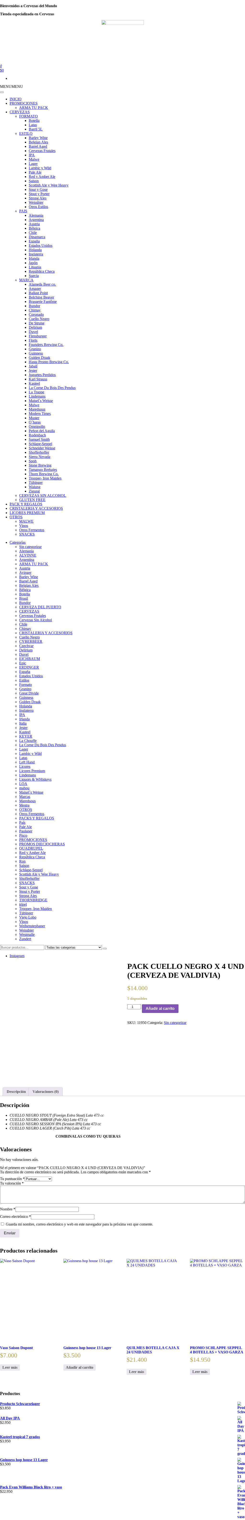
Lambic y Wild (40, 168)
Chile (33, 233)
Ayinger (25, 573)
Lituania (35, 267)
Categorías (18, 542)
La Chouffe (28, 741)
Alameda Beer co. (42, 284)
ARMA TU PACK (33, 108)
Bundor (34, 306)
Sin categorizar (30, 547)
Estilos (24, 680)
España (34, 241)
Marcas (24, 797)
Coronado (36, 314)
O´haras (35, 422)
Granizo (35, 349)
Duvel (33, 332)
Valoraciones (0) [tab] (46, 1092)
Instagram (17, 956)
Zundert (25, 939)
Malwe (34, 159)
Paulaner (25, 831)
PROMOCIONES (24, 103)
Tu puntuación (12, 1179)
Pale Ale (35, 172)
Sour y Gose (38, 189)
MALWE (26, 521)
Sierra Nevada (39, 457)
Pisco (23, 835)
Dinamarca (37, 237)
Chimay (35, 310)
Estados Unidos (40, 245)
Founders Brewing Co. (46, 345)
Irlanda (34, 258)
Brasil (23, 598)
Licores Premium (32, 771)
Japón (33, 263)
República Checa (42, 271)
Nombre (7, 1209)
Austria (34, 224)
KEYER (25, 736)
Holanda (35, 250)
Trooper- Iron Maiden (45, 478)
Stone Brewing (40, 465)
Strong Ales (37, 198)
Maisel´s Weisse (41, 401)
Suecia (34, 276)
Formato (25, 685)
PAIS (23, 211)
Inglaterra (36, 254)
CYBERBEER (30, 641)
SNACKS (27, 534)
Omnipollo (37, 426)
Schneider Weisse (42, 448)
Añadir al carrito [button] (79, 1367)
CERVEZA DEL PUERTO (40, 607)
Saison (34, 181)
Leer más (9, 1367)
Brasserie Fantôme (43, 301)
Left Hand (27, 762)
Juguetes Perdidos (42, 375)
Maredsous (37, 409)
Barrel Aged (38, 146)
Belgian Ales (38, 142)
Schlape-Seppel (40, 444)
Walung (34, 487)
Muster (34, 418)
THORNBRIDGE (33, 900)
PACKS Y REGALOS (36, 818)
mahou (24, 788)
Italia (23, 723)
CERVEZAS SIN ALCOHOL (42, 495)
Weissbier (36, 202)
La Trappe (36, 392)
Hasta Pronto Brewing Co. (49, 362)
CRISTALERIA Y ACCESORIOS (36, 508)
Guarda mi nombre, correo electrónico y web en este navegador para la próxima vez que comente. (79, 1224)
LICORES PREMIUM (27, 513)
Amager (35, 289)
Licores (24, 766)
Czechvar (26, 646)
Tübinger (36, 482)
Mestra (24, 805)
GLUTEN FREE (32, 500)
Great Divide (29, 693)
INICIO (16, 99)
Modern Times (40, 414)
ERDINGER (29, 667)
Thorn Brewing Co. (44, 474)
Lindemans (37, 396)
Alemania (36, 215)
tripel (23, 904)
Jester (33, 370)
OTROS (16, 517)
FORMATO (28, 116)
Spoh (33, 461)
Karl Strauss (38, 379)
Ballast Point (38, 293)
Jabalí (33, 366)
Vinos (23, 526)
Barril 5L (36, 129)
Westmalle (27, 934)
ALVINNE (27, 555)
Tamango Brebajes (43, 470)
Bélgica (34, 228)
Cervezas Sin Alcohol (35, 620)
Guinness (36, 353)
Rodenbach (37, 435)
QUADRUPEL (31, 848)
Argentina (36, 220)
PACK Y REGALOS (26, 504)
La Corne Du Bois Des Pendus (52, 388)
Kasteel (34, 383)
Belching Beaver (41, 297)
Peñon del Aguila (42, 431)
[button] (11, 87)
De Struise (37, 323)
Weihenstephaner (32, 926)
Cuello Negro (39, 319)
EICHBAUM (29, 659)
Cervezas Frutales (42, 151)
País (22, 822)
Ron (22, 861)
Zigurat (34, 491)
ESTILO (26, 133)
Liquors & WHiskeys (35, 779)
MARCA (26, 280)
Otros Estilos (38, 207)
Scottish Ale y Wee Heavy (48, 185)
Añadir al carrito (160, 1008)
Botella (34, 121)
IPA (32, 155)
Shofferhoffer (39, 452)
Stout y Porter (39, 194)
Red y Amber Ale (42, 177)
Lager (33, 164)
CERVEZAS (20, 112)
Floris (33, 340)
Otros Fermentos (31, 530)
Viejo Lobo (27, 917)
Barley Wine (38, 138)
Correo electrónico (15, 1217)
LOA (23, 784)
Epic (22, 663)
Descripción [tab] (16, 1092)
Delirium (35, 327)
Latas (33, 125)
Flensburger (38, 336)
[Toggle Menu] (2, 92)
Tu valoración (12, 1183)
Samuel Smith (39, 439)
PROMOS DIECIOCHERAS (42, 844)
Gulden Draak (39, 358)
